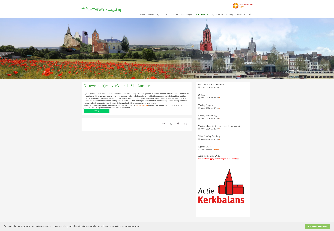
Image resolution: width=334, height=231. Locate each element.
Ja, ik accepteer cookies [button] (318, 226)
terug (96, 111)
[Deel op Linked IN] (163, 124)
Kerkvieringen (186, 14)
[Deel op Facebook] (178, 124)
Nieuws (151, 14)
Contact (239, 14)
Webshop (229, 14)
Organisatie (215, 14)
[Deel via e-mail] (185, 124)
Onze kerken (200, 14)
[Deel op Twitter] (171, 124)
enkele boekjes (142, 105)
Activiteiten (170, 14)
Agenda (160, 14)
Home (142, 14)
